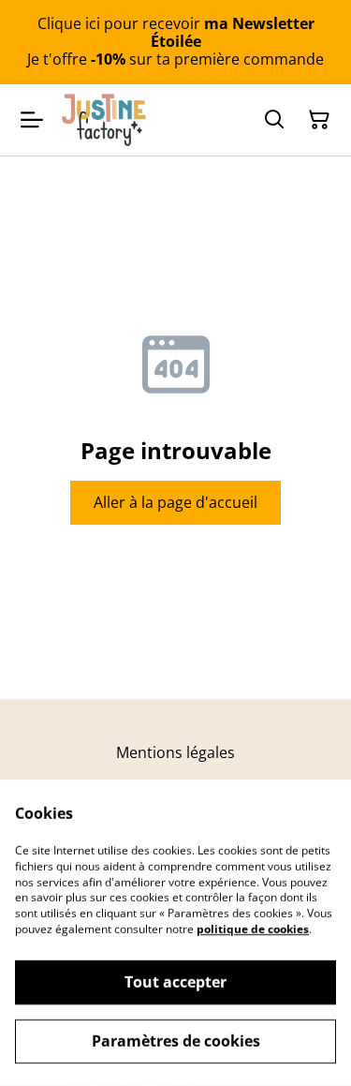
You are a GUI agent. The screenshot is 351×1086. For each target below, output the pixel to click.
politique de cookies (253, 929)
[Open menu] (31, 120)
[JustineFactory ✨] (104, 120)
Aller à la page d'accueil (175, 502)
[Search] (274, 120)
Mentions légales (175, 752)
